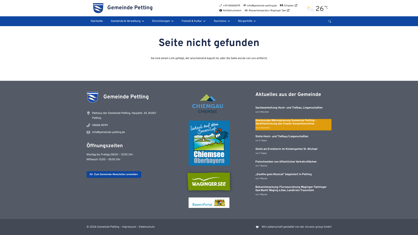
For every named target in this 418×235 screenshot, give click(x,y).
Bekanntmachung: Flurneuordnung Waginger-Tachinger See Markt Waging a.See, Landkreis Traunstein (291, 188)
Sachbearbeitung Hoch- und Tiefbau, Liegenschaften (289, 108)
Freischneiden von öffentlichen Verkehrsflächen (286, 162)
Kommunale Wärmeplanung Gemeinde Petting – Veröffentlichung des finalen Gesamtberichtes (286, 122)
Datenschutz (147, 227)
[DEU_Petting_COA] (98, 8)
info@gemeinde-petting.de (108, 132)
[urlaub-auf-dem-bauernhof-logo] (209, 143)
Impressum (129, 227)
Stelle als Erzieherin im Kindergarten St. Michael (286, 149)
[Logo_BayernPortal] (209, 202)
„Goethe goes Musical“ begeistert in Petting (283, 174)
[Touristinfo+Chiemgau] (209, 104)
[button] (142, 21)
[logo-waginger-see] (209, 181)
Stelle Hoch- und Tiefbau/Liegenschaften (281, 136)
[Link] (272, 227)
